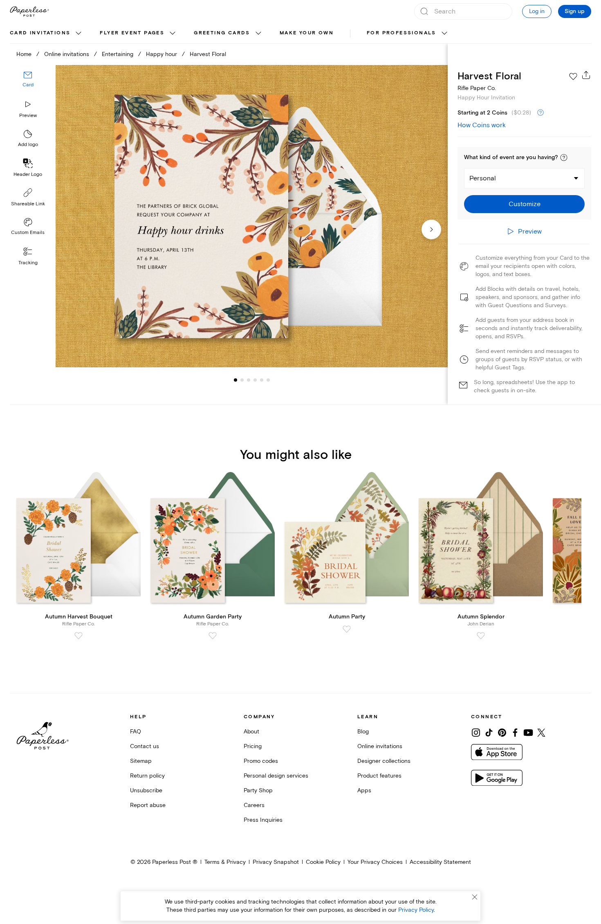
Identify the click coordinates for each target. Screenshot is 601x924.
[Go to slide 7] (268, 379)
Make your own (307, 33)
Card (28, 85)
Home (23, 54)
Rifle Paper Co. (476, 88)
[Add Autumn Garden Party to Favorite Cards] (213, 636)
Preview (28, 115)
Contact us (144, 746)
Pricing (253, 746)
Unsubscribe (146, 790)
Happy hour (161, 54)
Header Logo (27, 174)
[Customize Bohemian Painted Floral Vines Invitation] (251, 216)
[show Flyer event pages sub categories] (172, 33)
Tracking (28, 263)
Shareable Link (28, 204)
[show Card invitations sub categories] (78, 33)
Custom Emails (28, 232)
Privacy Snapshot (276, 862)
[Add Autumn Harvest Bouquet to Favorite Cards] (78, 636)
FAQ (135, 731)
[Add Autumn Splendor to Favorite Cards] (481, 636)
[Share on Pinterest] (502, 732)
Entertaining (117, 54)
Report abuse (148, 805)
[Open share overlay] (586, 75)
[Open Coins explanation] (540, 113)
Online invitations (66, 54)
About (251, 731)
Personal (482, 178)
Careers (254, 805)
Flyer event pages (132, 33)
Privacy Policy (416, 909)
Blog (363, 731)
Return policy (147, 775)
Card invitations (40, 33)
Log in (537, 11)
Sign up (575, 11)
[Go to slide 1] (235, 379)
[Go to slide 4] (248, 379)
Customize (524, 204)
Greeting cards (222, 33)
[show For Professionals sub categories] (444, 33)
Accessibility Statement (440, 862)
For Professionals (401, 33)
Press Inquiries (263, 819)
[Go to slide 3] (242, 379)
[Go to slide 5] (255, 379)
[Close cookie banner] (475, 897)
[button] (564, 157)
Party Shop (258, 790)
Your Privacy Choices (375, 862)
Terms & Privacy (225, 862)
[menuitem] (46, 33)
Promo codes (261, 761)
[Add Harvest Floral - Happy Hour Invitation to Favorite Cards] (573, 76)
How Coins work (481, 125)
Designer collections (383, 761)
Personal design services (276, 775)
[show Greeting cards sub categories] (258, 33)
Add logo (28, 145)
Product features (379, 775)
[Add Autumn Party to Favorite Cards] (347, 629)
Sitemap (141, 761)
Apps (364, 790)
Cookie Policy (323, 862)
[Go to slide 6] (261, 379)
